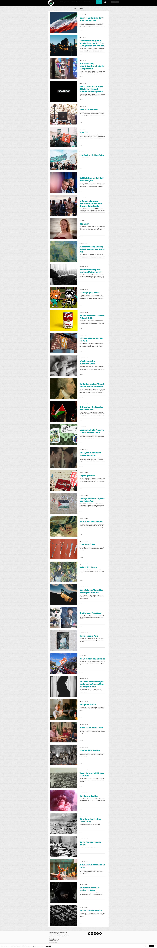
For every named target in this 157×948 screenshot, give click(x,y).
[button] (56, 2)
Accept (151, 946)
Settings (146, 946)
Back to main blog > (78, 8)
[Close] (155, 946)
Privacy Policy (48, 946)
